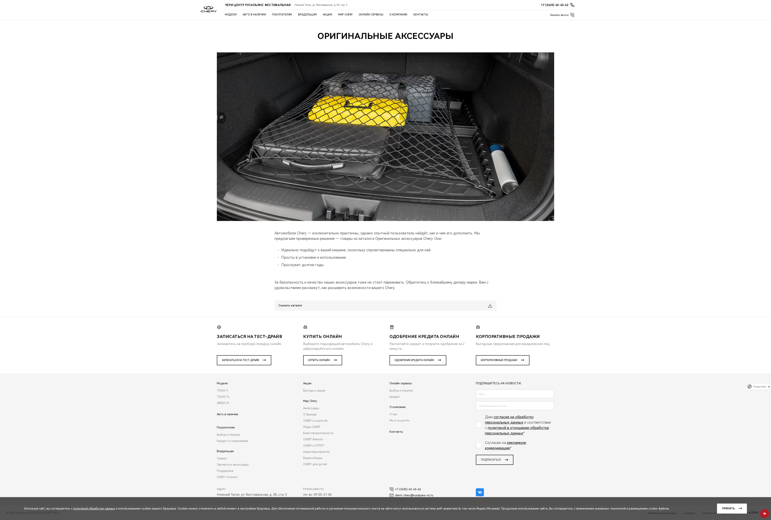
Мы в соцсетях (399, 420)
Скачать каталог (290, 305)
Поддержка (225, 470)
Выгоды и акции (314, 390)
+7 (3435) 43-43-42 (408, 489)
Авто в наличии (254, 14)
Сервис (222, 458)
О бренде (310, 414)
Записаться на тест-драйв (240, 360)
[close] (769, 386)
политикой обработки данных (94, 508)
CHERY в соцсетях (315, 420)
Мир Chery (345, 14)
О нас (393, 414)
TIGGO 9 (222, 390)
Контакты (420, 14)
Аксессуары (311, 408)
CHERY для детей (315, 464)
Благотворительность (318, 433)
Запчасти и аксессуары (233, 464)
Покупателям (282, 14)
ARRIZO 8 (223, 403)
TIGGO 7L (223, 396)
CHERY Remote (313, 439)
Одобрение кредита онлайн (414, 360)
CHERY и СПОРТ (314, 445)
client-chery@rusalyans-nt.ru (414, 495)
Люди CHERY (311, 426)
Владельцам (307, 14)
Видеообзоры (313, 458)
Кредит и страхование (232, 441)
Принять (728, 508)
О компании (398, 14)
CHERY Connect (227, 477)
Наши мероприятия (316, 451)
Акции (327, 14)
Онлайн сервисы (371, 14)
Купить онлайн (319, 360)
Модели (231, 14)
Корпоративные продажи (499, 360)
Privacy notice (760, 387)
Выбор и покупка (228, 434)
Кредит (395, 396)
